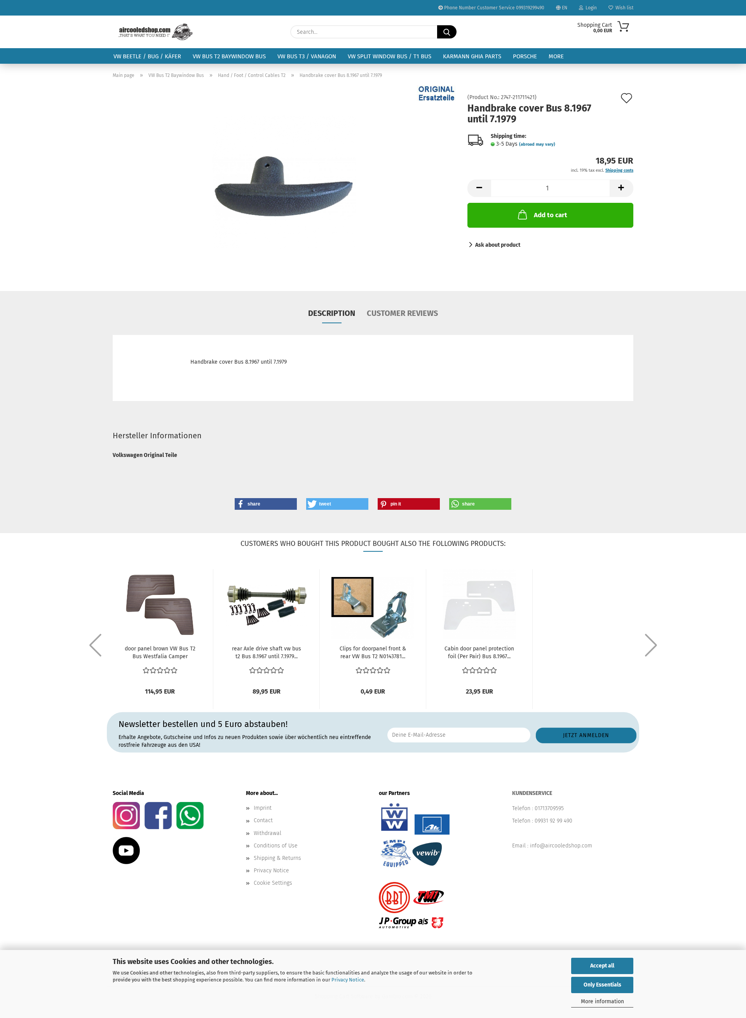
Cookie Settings (273, 883)
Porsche (525, 56)
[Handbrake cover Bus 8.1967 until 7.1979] (284, 182)
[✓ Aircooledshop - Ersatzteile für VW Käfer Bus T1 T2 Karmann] (156, 32)
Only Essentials (602, 984)
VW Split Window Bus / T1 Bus (389, 56)
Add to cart (550, 215)
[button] (479, 188)
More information (602, 1001)
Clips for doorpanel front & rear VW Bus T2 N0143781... (373, 652)
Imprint (263, 808)
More (556, 56)
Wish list (623, 7)
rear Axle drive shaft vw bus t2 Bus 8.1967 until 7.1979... (266, 652)
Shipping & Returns (277, 858)
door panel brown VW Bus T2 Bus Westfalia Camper (160, 652)
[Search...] (447, 31)
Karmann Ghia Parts (472, 56)
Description (331, 313)
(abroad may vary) (537, 144)
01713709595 (549, 808)
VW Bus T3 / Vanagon (306, 56)
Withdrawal (267, 833)
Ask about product (497, 245)
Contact (263, 820)
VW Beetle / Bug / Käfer (147, 56)
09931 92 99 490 (553, 821)
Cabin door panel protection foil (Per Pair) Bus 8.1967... (479, 652)
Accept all (602, 965)
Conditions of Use (276, 845)
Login (590, 7)
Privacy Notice (347, 980)
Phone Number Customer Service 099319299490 (493, 7)
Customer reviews (402, 313)
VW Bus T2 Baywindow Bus (229, 56)
